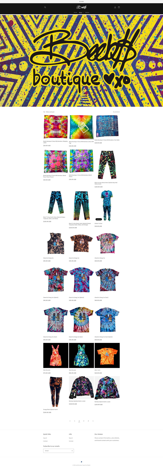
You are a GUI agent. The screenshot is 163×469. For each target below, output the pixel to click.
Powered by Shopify (86, 465)
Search (45, 438)
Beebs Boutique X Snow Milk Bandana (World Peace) (80, 175)
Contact (45, 441)
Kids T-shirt (97, 370)
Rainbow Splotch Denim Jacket (102, 401)
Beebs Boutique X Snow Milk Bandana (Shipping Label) (55, 142)
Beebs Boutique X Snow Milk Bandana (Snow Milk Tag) (81, 142)
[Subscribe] (72, 451)
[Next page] (93, 421)
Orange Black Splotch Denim (50, 409)
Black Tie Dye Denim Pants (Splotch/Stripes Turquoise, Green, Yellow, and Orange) (80, 224)
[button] (45, 7)
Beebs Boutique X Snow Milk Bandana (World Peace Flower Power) (54, 176)
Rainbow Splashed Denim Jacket (77, 401)
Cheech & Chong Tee (48, 258)
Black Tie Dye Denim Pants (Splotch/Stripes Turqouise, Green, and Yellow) (54, 217)
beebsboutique (79, 465)
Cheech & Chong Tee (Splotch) (50, 297)
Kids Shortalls (46, 370)
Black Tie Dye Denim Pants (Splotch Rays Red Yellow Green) (106, 183)
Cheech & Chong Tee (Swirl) (101, 297)
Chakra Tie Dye (98, 223)
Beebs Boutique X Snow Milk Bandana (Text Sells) (107, 140)
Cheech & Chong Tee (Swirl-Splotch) (104, 337)
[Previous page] (70, 421)
